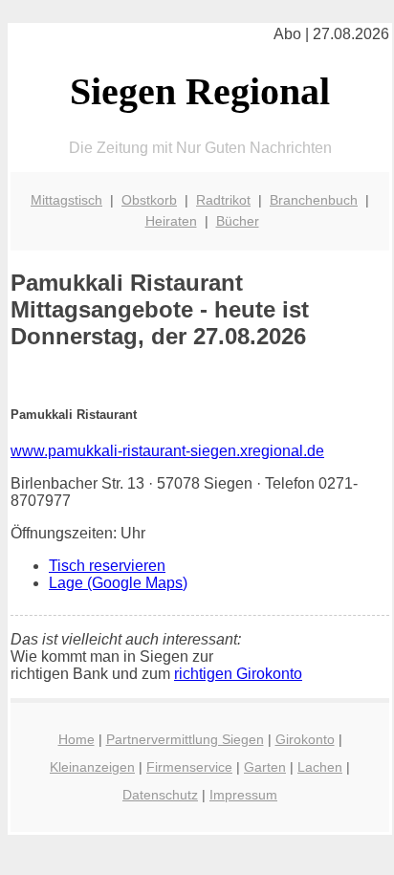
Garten (265, 767)
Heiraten (171, 221)
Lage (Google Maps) (118, 583)
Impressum (243, 794)
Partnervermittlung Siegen (185, 739)
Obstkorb (149, 200)
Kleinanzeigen (92, 767)
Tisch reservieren (107, 566)
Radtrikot (223, 200)
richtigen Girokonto (238, 674)
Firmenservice (189, 767)
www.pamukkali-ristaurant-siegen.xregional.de (167, 451)
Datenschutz (160, 794)
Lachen (319, 767)
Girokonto (305, 739)
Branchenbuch (314, 200)
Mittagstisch (66, 200)
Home (76, 739)
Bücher (237, 221)
